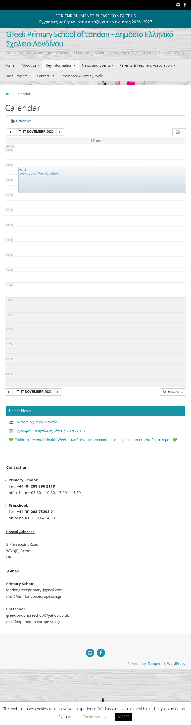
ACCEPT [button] (123, 717)
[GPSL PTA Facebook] (185, 4)
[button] (173, 392)
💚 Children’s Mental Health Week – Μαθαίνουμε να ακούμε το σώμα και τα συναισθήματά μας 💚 (93, 439)
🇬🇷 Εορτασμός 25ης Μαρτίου (34, 421)
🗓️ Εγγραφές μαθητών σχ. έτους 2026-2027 (47, 430)
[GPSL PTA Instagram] (178, 4)
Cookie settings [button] (95, 716)
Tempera (155, 663)
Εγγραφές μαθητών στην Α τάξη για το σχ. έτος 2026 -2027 (95, 22)
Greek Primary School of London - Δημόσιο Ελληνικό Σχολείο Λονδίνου (89, 40)
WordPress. (176, 663)
